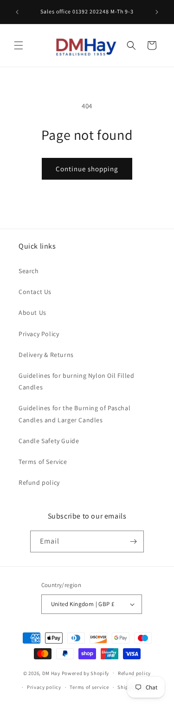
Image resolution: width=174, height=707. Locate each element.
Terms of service (89, 687)
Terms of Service (43, 461)
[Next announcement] (157, 12)
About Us (32, 312)
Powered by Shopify (86, 672)
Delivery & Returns (46, 354)
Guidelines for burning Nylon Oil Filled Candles (76, 381)
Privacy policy (44, 687)
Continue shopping (87, 168)
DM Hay (51, 672)
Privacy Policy (39, 334)
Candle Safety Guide (49, 441)
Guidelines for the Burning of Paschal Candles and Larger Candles (74, 414)
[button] (18, 45)
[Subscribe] (133, 541)
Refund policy (39, 482)
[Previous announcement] (17, 12)
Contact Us (35, 292)
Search (29, 271)
